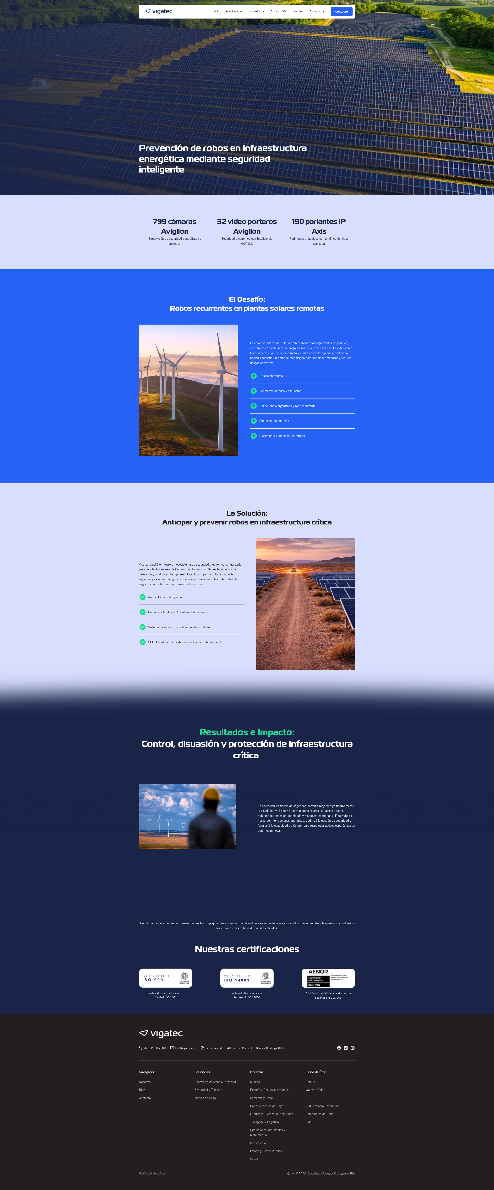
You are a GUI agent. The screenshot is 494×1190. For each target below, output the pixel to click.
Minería (255, 1082)
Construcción (258, 1143)
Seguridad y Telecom (208, 1090)
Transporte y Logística (264, 1122)
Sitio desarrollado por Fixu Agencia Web (331, 1173)
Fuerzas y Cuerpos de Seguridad (271, 1114)
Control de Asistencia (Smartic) (215, 1082)
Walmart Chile (315, 1090)
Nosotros (145, 1082)
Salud (254, 1159)
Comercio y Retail (261, 1098)
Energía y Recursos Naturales (269, 1090)
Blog (142, 1090)
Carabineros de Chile (319, 1114)
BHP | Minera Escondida (322, 1106)
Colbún (310, 1082)
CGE (309, 1098)
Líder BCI (312, 1122)
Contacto (145, 1098)
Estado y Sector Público (266, 1151)
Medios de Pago (205, 1098)
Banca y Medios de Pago (266, 1106)
